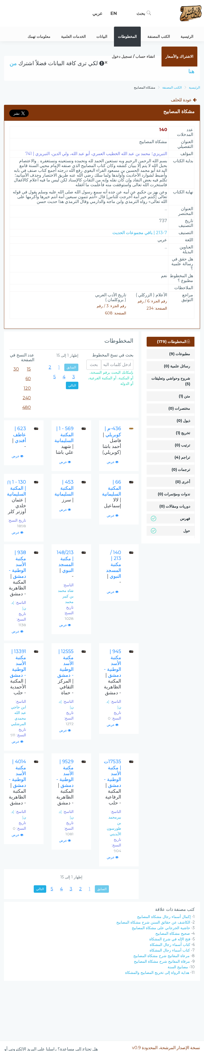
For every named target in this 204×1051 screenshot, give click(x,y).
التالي (72, 385)
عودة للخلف (182, 99)
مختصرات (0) (179, 408)
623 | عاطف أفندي (19, 437)
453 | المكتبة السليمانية (64, 491)
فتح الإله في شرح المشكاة (169, 939)
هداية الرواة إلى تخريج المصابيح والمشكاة (157, 972)
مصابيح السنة (178, 967)
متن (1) (184, 396)
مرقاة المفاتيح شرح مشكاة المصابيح (162, 961)
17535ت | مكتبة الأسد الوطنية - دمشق (112, 782)
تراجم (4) (182, 457)
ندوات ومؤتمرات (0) (174, 494)
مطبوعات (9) (179, 353)
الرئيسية (194, 87)
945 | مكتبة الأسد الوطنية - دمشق (112, 672)
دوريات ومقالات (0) (174, 506)
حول (186, 530)
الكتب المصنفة (172, 87)
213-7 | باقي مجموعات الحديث (139, 232)
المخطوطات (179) (171, 341)
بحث (142, 13)
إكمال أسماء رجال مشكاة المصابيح (164, 916)
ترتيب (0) (182, 445)
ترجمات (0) (181, 469)
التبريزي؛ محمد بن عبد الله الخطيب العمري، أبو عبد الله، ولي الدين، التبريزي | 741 (96, 153)
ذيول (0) (183, 420)
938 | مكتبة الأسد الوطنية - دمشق (17, 573)
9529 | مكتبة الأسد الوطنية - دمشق (65, 782)
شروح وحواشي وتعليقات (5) (170, 381)
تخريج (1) (183, 432)
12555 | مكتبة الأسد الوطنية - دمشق (65, 672)
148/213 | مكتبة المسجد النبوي (65, 564)
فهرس (185, 518)
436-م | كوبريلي (111, 440)
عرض (111, 462)
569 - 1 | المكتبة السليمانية (64, 440)
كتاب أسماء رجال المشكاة (170, 944)
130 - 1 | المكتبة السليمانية (16, 496)
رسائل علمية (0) (177, 366)
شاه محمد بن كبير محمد (66, 596)
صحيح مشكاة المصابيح (172, 933)
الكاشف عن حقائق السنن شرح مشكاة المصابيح (153, 922)
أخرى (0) (182, 481)
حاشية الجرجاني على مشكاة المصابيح (161, 927)
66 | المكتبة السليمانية (111, 494)
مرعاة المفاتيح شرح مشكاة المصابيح (161, 955)
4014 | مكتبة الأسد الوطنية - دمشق (17, 782)
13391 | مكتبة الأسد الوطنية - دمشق (18, 672)
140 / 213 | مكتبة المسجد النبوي (113, 567)
